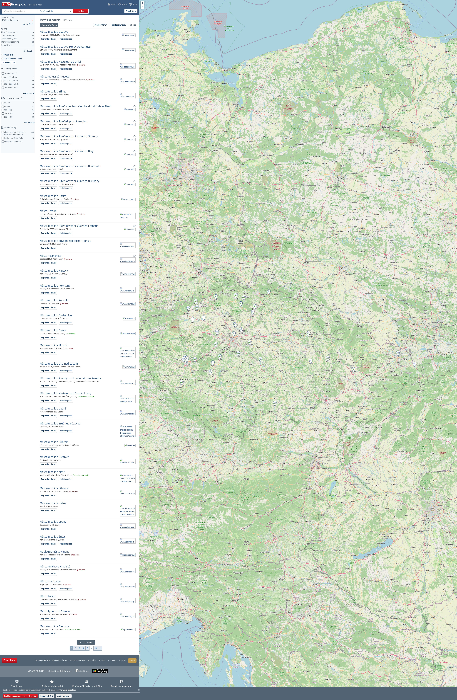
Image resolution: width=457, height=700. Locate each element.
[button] (112, 4)
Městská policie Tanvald (54, 300)
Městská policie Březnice (54, 457)
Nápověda (92, 660)
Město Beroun (48, 211)
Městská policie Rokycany (55, 285)
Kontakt (122, 660)
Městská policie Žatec (52, 536)
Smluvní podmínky (77, 660)
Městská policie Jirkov (53, 503)
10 (96, 648)
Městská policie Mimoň (53, 345)
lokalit (27, 51)
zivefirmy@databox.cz (61, 671)
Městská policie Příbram (54, 442)
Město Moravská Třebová (55, 76)
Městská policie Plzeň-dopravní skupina (63, 121)
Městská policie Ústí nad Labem (59, 363)
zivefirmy (84, 671)
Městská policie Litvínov (54, 488)
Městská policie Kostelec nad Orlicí (60, 61)
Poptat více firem (49, 25)
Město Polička (48, 596)
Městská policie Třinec (53, 91)
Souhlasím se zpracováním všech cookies (20, 696)
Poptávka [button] (48, 39)
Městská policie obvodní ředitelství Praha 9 (65, 241)
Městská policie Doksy (53, 330)
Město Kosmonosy (51, 255)
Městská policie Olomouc (54, 626)
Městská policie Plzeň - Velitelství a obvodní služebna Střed (75, 106)
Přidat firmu (131, 11)
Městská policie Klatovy (54, 270)
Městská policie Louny (53, 521)
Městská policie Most (52, 472)
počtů (28, 122)
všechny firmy (101, 25)
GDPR (132, 660)
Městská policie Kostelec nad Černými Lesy (65, 393)
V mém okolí (8, 54)
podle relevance (119, 25)
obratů (27, 93)
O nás (114, 660)
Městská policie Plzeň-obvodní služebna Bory (67, 151)
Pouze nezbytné (46, 696)
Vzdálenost (8, 62)
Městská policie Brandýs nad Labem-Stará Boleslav (71, 378)
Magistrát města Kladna (54, 551)
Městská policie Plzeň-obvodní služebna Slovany (69, 136)
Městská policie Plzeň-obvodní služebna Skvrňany (69, 181)
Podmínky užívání (59, 660)
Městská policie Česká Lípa (56, 315)
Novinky (102, 660)
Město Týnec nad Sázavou (55, 611)
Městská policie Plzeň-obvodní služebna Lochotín (69, 226)
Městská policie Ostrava (54, 31)
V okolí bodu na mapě (12, 58)
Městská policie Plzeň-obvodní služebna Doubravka (70, 166)
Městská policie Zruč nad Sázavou (60, 423)
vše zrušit (27, 24)
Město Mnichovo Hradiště (55, 566)
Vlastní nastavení (63, 696)
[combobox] (20, 11)
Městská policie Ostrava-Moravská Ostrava (65, 46)
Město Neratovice (50, 581)
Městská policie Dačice (53, 196)
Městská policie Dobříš (53, 408)
